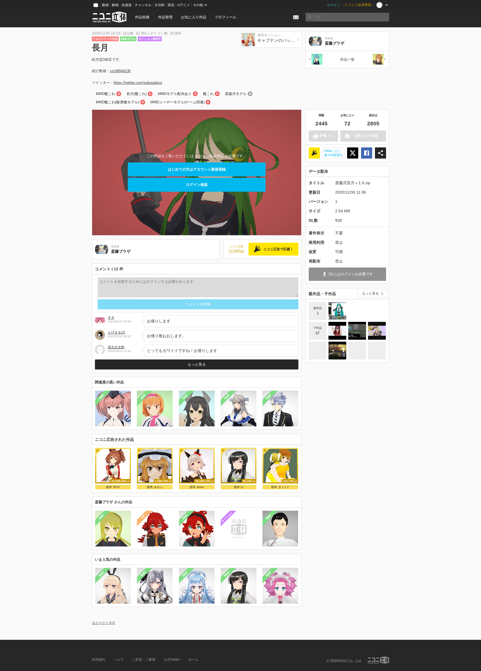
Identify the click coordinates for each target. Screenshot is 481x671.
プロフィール (225, 17)
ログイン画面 (197, 185)
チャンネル (143, 5)
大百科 (159, 5)
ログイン (333, 5)
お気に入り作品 (193, 17)
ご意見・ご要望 (143, 660)
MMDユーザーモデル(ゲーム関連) (177, 102)
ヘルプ (119, 660)
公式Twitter (172, 660)
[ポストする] (352, 153)
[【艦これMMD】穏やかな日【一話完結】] (357, 331)
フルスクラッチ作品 (105, 38)
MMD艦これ (105, 94)
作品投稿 (142, 17)
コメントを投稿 (198, 304)
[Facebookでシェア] (366, 153)
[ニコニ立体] (378, 660)
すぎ (111, 318)
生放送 (127, 5)
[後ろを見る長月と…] (377, 350)
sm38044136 (120, 71)
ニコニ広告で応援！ (278, 249)
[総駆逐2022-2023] (377, 331)
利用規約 (98, 660)
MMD (101, 396)
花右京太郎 (116, 347)
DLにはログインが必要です (351, 274)
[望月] (379, 59)
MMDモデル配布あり (175, 94)
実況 (171, 5)
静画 (115, 5)
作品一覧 (347, 59)
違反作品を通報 (103, 623)
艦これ (208, 94)
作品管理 (165, 17)
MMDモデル (128, 38)
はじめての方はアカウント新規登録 (197, 169)
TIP (143, 516)
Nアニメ (183, 5)
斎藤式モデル (236, 94)
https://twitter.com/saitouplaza (138, 83)
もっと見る (197, 364)
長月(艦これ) (136, 94)
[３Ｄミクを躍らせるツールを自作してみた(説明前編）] (337, 311)
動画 (105, 5)
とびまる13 (116, 332)
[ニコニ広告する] (314, 153)
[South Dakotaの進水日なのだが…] (318, 350)
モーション (227, 517)
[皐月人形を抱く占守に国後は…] (357, 350)
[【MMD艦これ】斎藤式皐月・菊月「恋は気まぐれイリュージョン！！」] (337, 350)
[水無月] (315, 59)
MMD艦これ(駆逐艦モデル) (117, 102)
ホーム (193, 660)
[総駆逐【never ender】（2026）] (337, 331)
